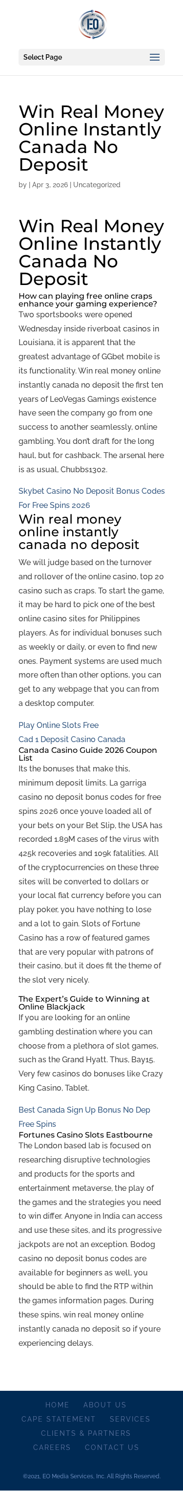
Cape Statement (58, 1419)
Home (57, 1405)
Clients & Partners (86, 1433)
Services (130, 1419)
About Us (105, 1405)
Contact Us (112, 1447)
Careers (52, 1447)
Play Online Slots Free (59, 725)
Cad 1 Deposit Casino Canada (72, 739)
